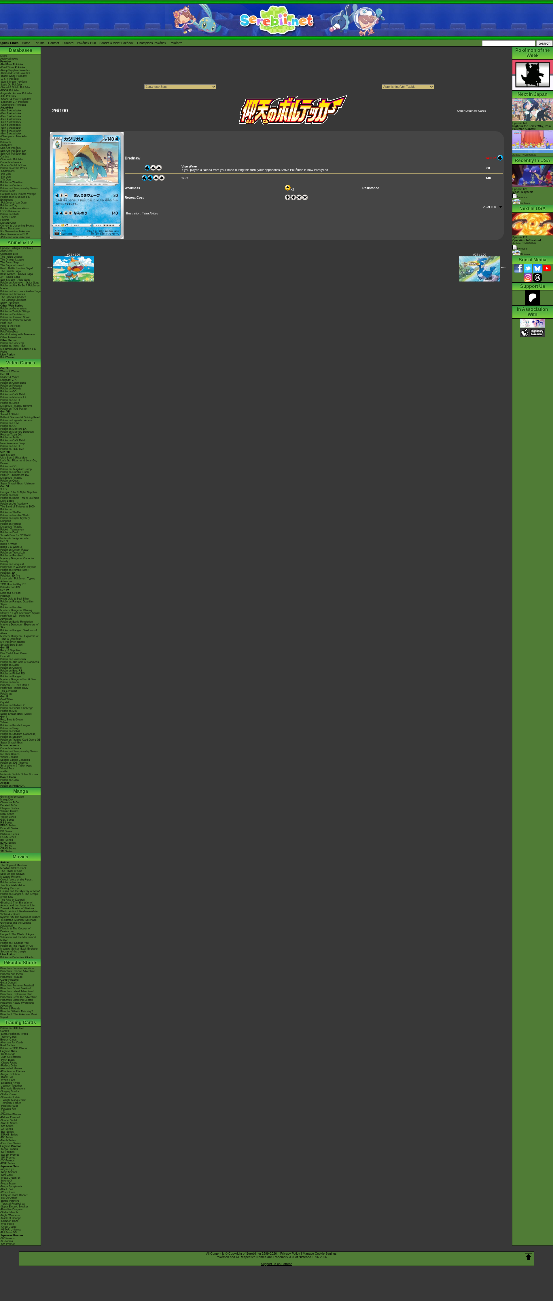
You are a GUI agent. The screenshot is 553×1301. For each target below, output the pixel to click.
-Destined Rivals (10, 1082)
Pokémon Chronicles (12, 294)
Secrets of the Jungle (13, 951)
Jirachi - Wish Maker (12, 885)
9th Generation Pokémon (15, 231)
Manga (20, 791)
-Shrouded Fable (10, 1097)
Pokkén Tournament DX (14, 474)
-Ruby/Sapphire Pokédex (15, 70)
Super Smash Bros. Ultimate (17, 483)
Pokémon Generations (13, 308)
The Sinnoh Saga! (11, 271)
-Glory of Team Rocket (14, 1195)
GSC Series (7, 819)
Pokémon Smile (9, 437)
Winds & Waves (10, 371)
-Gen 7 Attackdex (10, 127)
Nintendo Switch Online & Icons (19, 774)
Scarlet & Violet (9, 377)
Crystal (4, 702)
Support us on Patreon (276, 1264)
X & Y (3, 489)
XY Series (6, 845)
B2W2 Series (8, 842)
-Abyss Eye (7, 1169)
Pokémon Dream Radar (14, 549)
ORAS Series (8, 848)
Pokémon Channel (11, 667)
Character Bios (9, 253)
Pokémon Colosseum (13, 659)
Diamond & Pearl (10, 592)
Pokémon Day (8, 205)
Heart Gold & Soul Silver (14, 598)
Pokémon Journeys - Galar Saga (19, 282)
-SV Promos (7, 1151)
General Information (12, 796)
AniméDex (6, 251)
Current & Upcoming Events (17, 225)
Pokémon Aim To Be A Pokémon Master (19, 287)
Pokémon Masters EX (13, 397)
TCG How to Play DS (13, 584)
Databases (20, 50)
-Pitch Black (7, 1059)
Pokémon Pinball (10, 731)
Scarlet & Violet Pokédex (116, 43)
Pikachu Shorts (20, 962)
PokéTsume (7, 357)
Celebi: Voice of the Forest (16, 879)
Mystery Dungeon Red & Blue (18, 679)
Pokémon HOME (10, 423)
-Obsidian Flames (10, 1114)
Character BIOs (9, 802)
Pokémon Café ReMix (13, 394)
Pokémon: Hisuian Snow (15, 317)
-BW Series (7, 1131)
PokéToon (6, 323)
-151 (2, 1111)
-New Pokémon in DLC (14, 234)
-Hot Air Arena (8, 1198)
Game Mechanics (10, 162)
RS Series (6, 822)
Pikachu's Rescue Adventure (17, 971)
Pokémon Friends (10, 388)
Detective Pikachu (11, 477)
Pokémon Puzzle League (15, 725)
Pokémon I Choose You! (14, 942)
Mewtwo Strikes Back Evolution (19, 948)
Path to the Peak (10, 325)
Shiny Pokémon (9, 302)
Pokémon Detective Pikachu (17, 957)
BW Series (6, 839)
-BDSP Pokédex (10, 90)
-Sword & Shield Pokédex (15, 87)
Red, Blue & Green (11, 719)
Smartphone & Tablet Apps (16, 765)
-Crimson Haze (9, 1221)
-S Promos (6, 1241)
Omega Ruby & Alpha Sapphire (18, 492)
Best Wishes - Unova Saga (16, 274)
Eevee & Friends (10, 1008)
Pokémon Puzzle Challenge (16, 708)
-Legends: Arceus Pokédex (16, 93)
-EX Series (6, 1137)
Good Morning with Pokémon (17, 334)
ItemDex (5, 139)
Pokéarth (176, 43)
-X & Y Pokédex (9, 78)
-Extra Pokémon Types (14, 1033)
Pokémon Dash (9, 664)
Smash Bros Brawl (11, 644)
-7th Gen (5, 179)
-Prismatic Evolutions (13, 1088)
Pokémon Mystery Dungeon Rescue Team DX (17, 433)
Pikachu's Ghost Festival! (15, 988)
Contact (53, 43)
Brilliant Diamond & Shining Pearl (19, 417)
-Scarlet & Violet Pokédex (15, 99)
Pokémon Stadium (11, 736)
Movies (20, 856)
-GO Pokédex (8, 96)
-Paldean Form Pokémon (15, 237)
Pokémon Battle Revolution (16, 621)
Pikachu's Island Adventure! (17, 991)
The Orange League (12, 259)
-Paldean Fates (9, 1105)
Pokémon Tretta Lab (12, 552)
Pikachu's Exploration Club (16, 994)
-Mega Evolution (10, 1074)
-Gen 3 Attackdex (10, 116)
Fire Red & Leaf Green (13, 653)
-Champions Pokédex (13, 104)
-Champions (7, 171)
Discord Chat (8, 222)
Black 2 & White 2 (11, 546)
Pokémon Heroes (10, 882)
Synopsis (522, 248)
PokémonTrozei (9, 682)
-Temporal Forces (10, 1103)
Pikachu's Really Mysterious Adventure (17, 1004)
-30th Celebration (10, 1056)
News (3, 55)
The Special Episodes (13, 297)
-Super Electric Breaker (14, 1206)
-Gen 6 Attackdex (10, 124)
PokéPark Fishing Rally (14, 687)
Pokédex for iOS (10, 587)
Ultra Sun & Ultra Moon (14, 457)
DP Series (6, 831)
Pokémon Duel (9, 532)
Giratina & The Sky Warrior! (16, 902)
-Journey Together (11, 1085)
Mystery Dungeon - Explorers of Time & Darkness (19, 637)
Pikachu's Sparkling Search (16, 999)
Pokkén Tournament (12, 529)
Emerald (5, 656)
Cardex (4, 156)
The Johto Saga (9, 262)
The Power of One (11, 871)
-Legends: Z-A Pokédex (14, 101)
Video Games (20, 362)
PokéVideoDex (9, 331)
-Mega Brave (8, 1183)
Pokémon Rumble (11, 607)
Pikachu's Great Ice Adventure (18, 997)
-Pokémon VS (8, 1232)
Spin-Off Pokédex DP (13, 150)
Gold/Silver (6, 699)
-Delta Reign (7, 1054)
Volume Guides (9, 811)
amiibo (4, 771)
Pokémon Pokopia (11, 385)
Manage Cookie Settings (320, 1253)
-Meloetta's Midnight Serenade (18, 919)
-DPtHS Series (9, 1134)
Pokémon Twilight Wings (15, 311)
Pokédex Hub (86, 43)
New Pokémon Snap (12, 443)
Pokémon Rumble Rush (14, 472)
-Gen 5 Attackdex (10, 122)
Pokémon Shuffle (10, 512)
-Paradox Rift (8, 1108)
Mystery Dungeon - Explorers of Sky (19, 626)
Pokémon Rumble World (14, 515)
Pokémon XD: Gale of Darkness (19, 662)
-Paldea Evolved (10, 1117)
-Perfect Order (8, 1065)
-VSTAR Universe (10, 1229)
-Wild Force (7, 1223)
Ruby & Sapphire (10, 650)
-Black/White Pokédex (13, 76)
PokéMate (6, 693)
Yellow (4, 722)
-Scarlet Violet (8, 1120)
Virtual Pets (7, 768)
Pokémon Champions (13, 382)
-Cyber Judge (8, 1226)
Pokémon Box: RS (11, 670)
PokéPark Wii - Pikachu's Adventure (15, 617)
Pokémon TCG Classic (14, 1048)
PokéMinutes (8, 328)
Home (26, 43)
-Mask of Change (10, 1218)
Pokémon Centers (11, 185)
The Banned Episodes (13, 299)
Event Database (10, 228)
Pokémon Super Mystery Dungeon (15, 519)
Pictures (525, 203)
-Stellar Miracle (9, 1212)
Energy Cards (8, 1039)
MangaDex (6, 799)
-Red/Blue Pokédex (11, 64)
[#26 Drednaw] (87, 237)
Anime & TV (20, 242)
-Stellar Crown (8, 1094)
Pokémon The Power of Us (16, 945)
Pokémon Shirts (9, 214)
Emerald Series (9, 828)
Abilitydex (6, 145)
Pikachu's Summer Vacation (17, 968)
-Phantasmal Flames (12, 1071)
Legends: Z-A (8, 379)
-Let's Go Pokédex (11, 84)
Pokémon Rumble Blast (14, 569)
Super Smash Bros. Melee (16, 713)
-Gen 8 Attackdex (10, 130)
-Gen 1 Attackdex (10, 110)
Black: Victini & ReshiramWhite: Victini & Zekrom (19, 913)
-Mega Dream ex (10, 1177)
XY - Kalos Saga (10, 276)
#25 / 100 (73, 254)
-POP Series (7, 1163)
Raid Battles (7, 1045)
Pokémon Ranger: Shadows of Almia (18, 632)
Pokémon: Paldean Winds (15, 320)
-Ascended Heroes (11, 1068)
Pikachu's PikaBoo (11, 976)
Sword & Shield (9, 414)
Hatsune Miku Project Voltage (18, 194)
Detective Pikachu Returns (16, 405)
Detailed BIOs (8, 805)
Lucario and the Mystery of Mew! (20, 891)
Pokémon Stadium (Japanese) (18, 734)
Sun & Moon (7, 454)
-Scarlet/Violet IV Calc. (14, 165)
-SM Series (7, 1126)
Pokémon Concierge (12, 343)
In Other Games (10, 754)
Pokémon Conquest (12, 564)
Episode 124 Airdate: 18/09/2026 (526, 240)
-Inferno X (6, 1180)
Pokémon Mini (8, 711)
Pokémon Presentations (14, 208)
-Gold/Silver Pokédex (12, 67)
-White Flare (7, 1080)
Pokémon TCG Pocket (13, 408)
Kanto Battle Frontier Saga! (16, 268)
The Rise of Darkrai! (12, 899)
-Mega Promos (9, 1149)
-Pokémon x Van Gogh (13, 202)
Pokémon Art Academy (14, 503)
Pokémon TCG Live (12, 449)
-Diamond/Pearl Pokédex (15, 73)
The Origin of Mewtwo (13, 865)
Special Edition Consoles (15, 759)
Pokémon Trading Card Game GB (20, 739)
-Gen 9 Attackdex (10, 133)
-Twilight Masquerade (13, 1100)
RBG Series (7, 814)
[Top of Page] (528, 1257)
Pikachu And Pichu (11, 974)
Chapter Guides (9, 808)
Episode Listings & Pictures (16, 248)
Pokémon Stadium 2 (12, 705)
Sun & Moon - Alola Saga (15, 279)
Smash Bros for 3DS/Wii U (16, 535)
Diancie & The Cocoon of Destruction (15, 930)
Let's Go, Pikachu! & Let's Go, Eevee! (18, 462)
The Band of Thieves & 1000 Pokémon (17, 508)
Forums (39, 43)
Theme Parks (8, 217)
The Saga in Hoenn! (12, 265)
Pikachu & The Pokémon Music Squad (19, 1016)
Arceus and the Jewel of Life (17, 905)
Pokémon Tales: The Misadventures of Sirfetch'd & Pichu (18, 349)
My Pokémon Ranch (12, 641)
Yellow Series (8, 816)
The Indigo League (11, 256)
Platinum (5, 595)
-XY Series (6, 1128)
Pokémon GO (8, 391)
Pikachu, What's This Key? (16, 1011)
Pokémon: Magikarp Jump (16, 469)
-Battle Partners (9, 1200)
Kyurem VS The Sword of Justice (20, 917)
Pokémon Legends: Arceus (16, 420)
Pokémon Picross (10, 523)
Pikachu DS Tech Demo (14, 685)
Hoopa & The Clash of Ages (17, 934)
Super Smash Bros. (12, 742)
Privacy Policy (290, 1253)
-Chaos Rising (8, 1062)
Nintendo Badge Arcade (14, 538)
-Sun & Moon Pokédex (13, 81)
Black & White (8, 544)
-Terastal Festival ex (12, 1203)
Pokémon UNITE (10, 400)
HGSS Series (8, 837)
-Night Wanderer (10, 1215)
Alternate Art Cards (11, 1042)
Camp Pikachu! (9, 979)
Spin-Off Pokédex (10, 148)
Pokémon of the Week (13, 168)
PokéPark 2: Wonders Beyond (18, 567)
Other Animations (10, 337)
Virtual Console (9, 757)
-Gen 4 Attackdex (10, 119)
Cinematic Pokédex (12, 159)
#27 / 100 (479, 254)
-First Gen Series (10, 1143)
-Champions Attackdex (14, 136)
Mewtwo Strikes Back (13, 868)
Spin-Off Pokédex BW (13, 153)
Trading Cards (20, 1022)
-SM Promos (7, 1157)
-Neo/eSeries (8, 1140)
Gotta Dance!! (8, 982)
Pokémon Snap (9, 728)
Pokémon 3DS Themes (14, 762)
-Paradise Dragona (11, 1209)
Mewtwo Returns (10, 876)
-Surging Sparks (9, 1091)
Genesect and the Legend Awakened (15, 924)
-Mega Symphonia (11, 1186)
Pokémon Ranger (10, 676)
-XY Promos (7, 1160)
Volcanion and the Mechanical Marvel (18, 938)
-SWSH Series (9, 1123)
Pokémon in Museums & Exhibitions (15, 198)
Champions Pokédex (151, 43)
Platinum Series (9, 834)
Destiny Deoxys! (10, 888)
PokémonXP (7, 191)
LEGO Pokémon (10, 211)
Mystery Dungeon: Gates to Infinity (17, 560)
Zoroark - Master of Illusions (17, 908)
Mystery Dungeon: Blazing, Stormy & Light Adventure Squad (19, 612)
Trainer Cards (8, 1036)
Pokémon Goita (9, 780)
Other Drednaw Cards (471, 110)
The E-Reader (8, 690)
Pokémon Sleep (9, 403)
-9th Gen (5, 173)
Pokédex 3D (7, 572)
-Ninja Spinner (8, 1172)
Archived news (9, 58)
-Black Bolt (6, 1077)
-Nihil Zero (6, 1174)
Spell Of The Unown (12, 873)
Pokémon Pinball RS (12, 673)
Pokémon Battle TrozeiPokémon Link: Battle (19, 499)
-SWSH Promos (9, 1154)
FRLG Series (8, 825)
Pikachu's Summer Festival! (17, 985)
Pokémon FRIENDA (12, 785)
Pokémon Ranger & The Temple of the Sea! (19, 895)
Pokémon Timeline (11, 182)
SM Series (6, 851)
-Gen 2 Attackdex (10, 113)
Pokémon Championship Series (19, 188)
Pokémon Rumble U (12, 555)
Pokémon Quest (10, 480)
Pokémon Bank (9, 495)
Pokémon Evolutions (12, 314)
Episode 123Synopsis (522, 193)
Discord (68, 43)
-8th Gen (5, 176)
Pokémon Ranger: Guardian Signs (16, 603)
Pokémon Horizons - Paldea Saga (20, 291)
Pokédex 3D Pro (10, 575)
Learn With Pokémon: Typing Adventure (17, 580)
